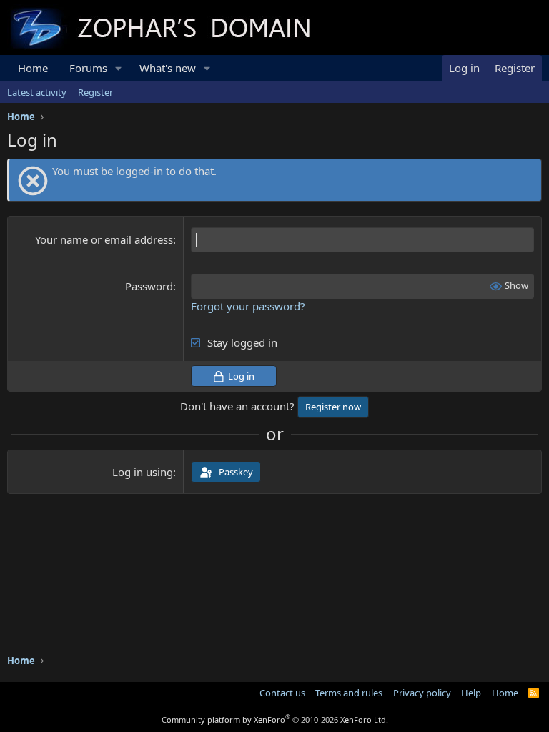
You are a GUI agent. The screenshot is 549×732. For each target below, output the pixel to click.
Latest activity (36, 92)
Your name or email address (104, 239)
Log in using (142, 472)
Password (149, 286)
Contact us (282, 692)
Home (33, 68)
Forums (88, 68)
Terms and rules (348, 692)
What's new (167, 68)
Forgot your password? (248, 306)
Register (95, 92)
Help (471, 692)
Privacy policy (422, 692)
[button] (119, 68)
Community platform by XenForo (275, 719)
